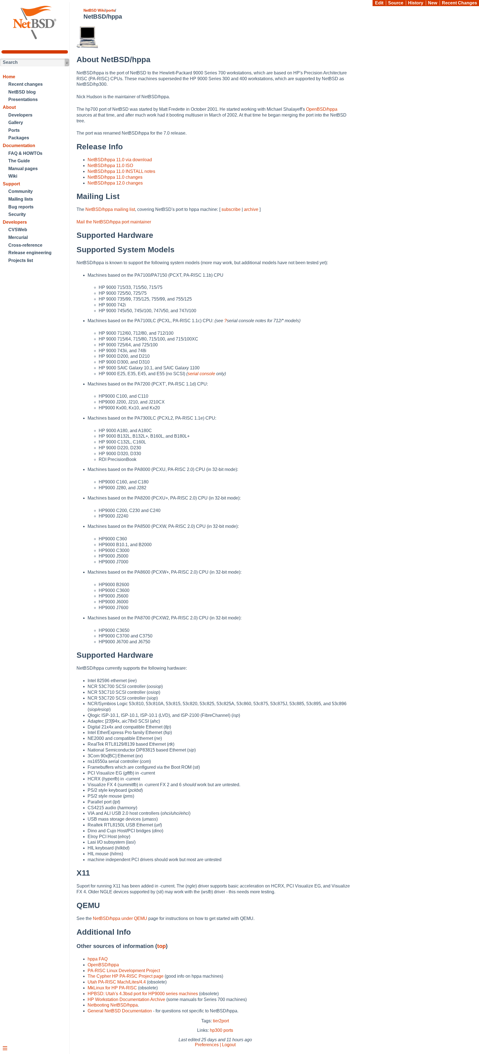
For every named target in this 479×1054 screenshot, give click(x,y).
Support (11, 183)
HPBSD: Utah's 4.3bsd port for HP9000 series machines (143, 993)
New (432, 3)
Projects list (20, 260)
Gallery (15, 122)
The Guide (19, 160)
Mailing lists (20, 199)
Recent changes (25, 84)
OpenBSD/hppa (321, 109)
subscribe (231, 209)
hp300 (216, 1030)
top (161, 946)
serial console (201, 373)
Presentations (23, 99)
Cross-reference (25, 245)
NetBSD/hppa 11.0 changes (115, 177)
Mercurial (18, 237)
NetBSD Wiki (94, 10)
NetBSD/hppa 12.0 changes (115, 183)
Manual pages (23, 168)
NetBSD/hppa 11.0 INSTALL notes (121, 171)
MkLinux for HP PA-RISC (112, 987)
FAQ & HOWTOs (25, 153)
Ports (14, 130)
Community (20, 191)
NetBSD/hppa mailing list (110, 209)
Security (17, 214)
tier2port (221, 1020)
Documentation (19, 145)
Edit (379, 3)
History (415, 3)
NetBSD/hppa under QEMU (120, 918)
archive (251, 209)
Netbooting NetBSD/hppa (113, 1005)
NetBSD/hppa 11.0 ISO (110, 165)
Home (9, 76)
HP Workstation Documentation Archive (126, 999)
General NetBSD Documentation (120, 1010)
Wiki (12, 176)
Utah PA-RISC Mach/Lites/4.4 (117, 982)
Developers (20, 115)
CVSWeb (17, 229)
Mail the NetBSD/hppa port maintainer (114, 222)
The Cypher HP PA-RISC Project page (126, 976)
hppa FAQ (98, 959)
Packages (18, 137)
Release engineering (30, 252)
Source (395, 3)
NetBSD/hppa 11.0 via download (120, 159)
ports (110, 10)
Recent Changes (459, 3)
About (9, 107)
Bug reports (21, 207)
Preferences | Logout (215, 1044)
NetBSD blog (22, 92)
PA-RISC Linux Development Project (124, 970)
